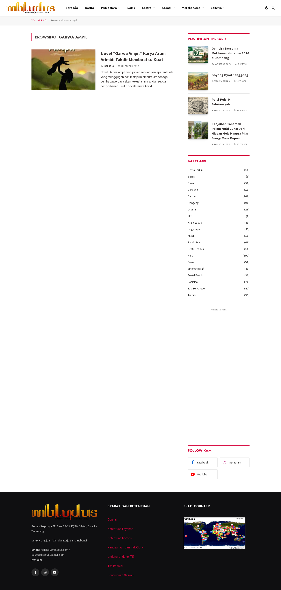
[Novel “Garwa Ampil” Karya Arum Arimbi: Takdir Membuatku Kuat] (63, 69)
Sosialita (193, 282)
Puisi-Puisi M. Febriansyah (221, 101)
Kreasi (166, 8)
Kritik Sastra (195, 222)
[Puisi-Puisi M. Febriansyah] (198, 105)
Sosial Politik (195, 275)
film (190, 216)
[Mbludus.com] (30, 8)
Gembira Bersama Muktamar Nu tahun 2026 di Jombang (230, 53)
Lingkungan (194, 229)
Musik (191, 236)
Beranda (71, 8)
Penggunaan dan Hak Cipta (125, 547)
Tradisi (192, 295)
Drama (192, 209)
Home (54, 20)
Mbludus (109, 66)
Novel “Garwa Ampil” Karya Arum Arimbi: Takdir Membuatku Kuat (133, 56)
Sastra (146, 8)
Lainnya (216, 8)
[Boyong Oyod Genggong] (198, 81)
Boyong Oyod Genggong (230, 75)
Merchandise (191, 8)
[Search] (273, 8)
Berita (89, 8)
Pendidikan (194, 242)
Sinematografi (196, 269)
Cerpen (192, 196)
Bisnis (191, 176)
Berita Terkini (195, 170)
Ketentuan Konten (120, 538)
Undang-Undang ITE (121, 557)
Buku (191, 183)
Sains (131, 8)
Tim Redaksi (115, 566)
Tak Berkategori (197, 288)
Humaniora (109, 8)
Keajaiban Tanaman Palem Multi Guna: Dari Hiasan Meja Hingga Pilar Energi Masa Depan (230, 131)
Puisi (190, 255)
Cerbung (193, 190)
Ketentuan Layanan (120, 529)
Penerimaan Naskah (121, 575)
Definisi (112, 519)
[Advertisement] (219, 374)
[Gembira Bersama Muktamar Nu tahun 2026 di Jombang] (198, 54)
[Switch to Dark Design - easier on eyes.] (266, 7)
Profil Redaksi (196, 249)
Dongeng (193, 203)
